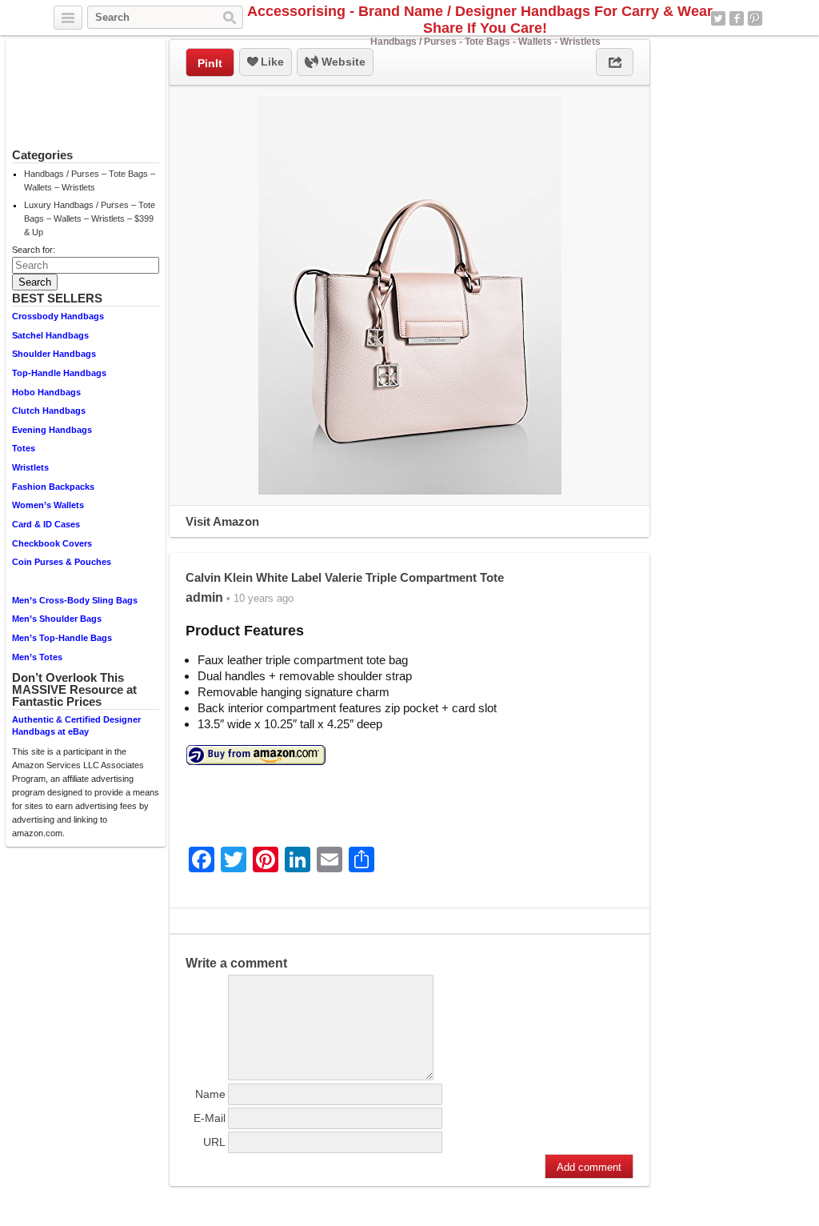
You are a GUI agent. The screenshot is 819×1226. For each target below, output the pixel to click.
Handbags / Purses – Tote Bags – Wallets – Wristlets (89, 180)
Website (342, 61)
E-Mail (210, 1118)
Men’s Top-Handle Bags (62, 638)
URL (214, 1142)
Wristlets (30, 467)
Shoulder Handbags (54, 354)
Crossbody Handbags (58, 316)
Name (210, 1094)
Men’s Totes (37, 657)
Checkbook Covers (52, 543)
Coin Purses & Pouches (61, 562)
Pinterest (755, 18)
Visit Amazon (222, 521)
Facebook (737, 18)
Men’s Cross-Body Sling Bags (75, 600)
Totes (23, 448)
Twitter (718, 18)
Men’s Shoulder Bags (57, 618)
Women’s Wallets (48, 505)
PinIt (210, 63)
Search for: (33, 249)
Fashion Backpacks (53, 486)
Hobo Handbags (46, 392)
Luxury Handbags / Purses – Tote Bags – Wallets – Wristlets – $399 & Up (89, 218)
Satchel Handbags (50, 335)
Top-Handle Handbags (59, 373)
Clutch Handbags (49, 410)
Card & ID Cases (46, 524)
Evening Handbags (52, 430)
